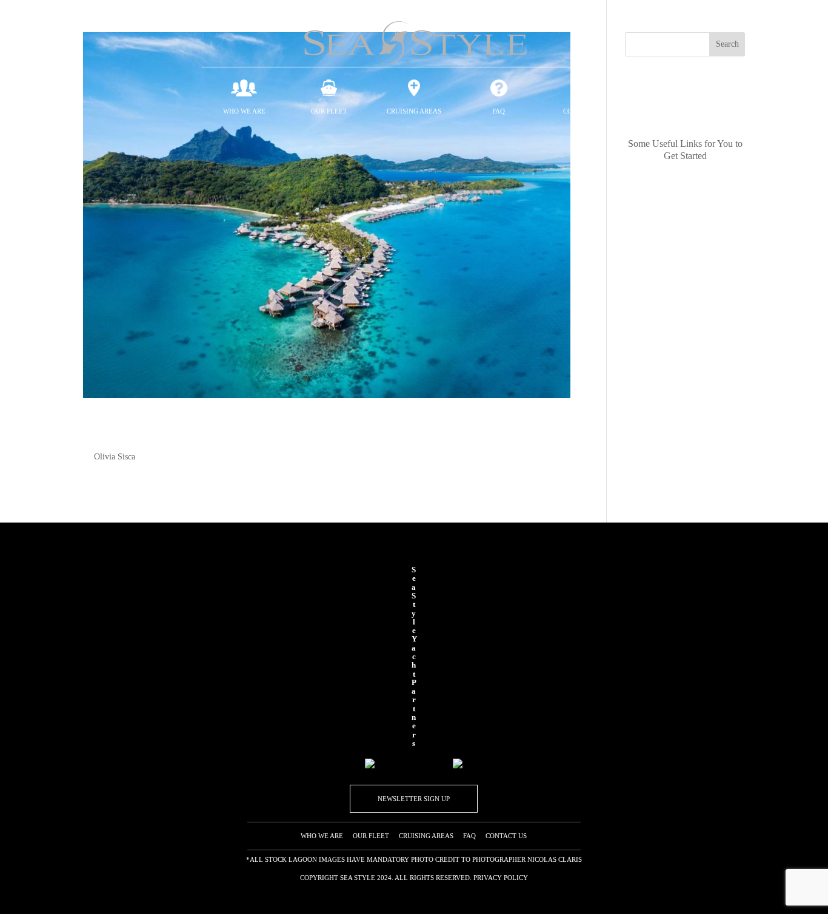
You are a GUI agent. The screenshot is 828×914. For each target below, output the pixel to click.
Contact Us (583, 111)
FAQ (498, 111)
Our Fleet (329, 111)
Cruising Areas (414, 111)
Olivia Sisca (114, 456)
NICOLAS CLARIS (554, 859)
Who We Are (244, 111)
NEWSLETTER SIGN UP (414, 798)
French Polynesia (170, 430)
